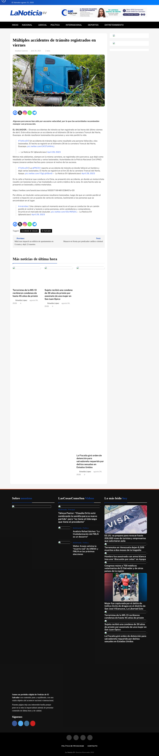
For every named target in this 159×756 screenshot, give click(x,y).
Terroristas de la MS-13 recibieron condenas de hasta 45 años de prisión (25, 293)
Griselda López (21, 300)
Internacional (74, 25)
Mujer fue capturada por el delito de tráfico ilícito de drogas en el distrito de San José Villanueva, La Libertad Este (124, 606)
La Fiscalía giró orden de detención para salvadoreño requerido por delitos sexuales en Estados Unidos (90, 461)
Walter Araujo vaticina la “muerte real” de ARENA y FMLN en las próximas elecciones (85, 550)
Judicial (42, 25)
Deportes (93, 25)
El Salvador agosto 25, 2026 (23, 2)
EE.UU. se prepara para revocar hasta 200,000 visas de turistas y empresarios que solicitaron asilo (125, 538)
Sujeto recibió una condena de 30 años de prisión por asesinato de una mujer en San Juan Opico (125, 627)
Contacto (92, 746)
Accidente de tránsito (29, 231)
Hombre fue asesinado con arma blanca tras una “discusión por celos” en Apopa (125, 557)
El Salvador (46, 231)
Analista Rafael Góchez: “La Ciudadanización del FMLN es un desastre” (86, 534)
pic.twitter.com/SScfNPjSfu (64, 212)
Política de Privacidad (72, 746)
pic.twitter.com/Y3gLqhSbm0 (38, 173)
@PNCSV (36, 168)
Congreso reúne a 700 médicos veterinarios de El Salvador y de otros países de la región (123, 568)
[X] (20, 113)
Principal (71, 510)
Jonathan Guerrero (21, 51)
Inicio (15, 25)
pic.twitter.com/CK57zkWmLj (40, 146)
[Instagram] (25, 113)
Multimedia (62, 510)
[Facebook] (15, 113)
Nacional (27, 25)
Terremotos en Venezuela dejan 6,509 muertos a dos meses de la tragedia (124, 548)
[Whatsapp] (29, 113)
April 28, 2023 (54, 152)
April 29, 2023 (38, 214)
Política (55, 25)
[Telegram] (34, 113)
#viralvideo (23, 206)
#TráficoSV (23, 141)
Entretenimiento (114, 25)
